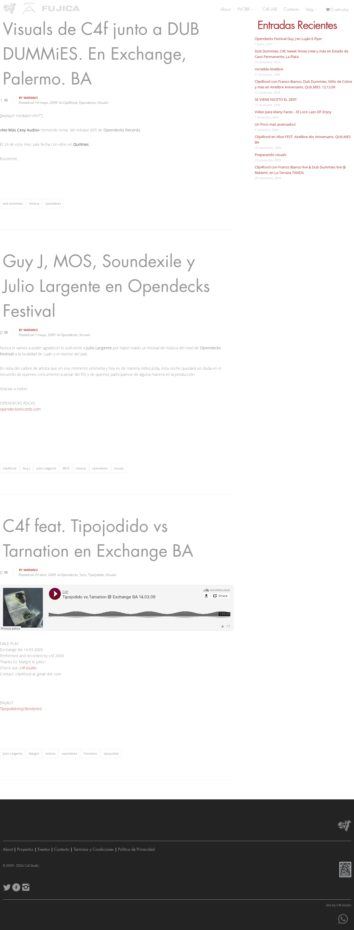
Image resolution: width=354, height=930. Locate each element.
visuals (119, 468)
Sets (83, 574)
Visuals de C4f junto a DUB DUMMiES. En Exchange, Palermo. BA (101, 54)
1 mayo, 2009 (45, 334)
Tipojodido (96, 574)
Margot (34, 753)
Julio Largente (46, 468)
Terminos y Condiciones (94, 849)
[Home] (10, 8)
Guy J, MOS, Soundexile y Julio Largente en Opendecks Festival (106, 286)
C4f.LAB (269, 9)
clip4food (9, 468)
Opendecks (87, 102)
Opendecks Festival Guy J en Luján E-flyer (288, 38)
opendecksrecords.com (20, 409)
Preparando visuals (270, 154)
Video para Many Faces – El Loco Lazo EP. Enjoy (293, 111)
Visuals (103, 102)
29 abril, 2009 (45, 574)
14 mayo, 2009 (46, 102)
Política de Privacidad (136, 849)
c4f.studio (28, 667)
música (34, 203)
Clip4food (70, 102)
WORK (244, 9)
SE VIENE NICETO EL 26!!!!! (275, 99)
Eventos (44, 849)
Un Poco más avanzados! (275, 124)
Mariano (31, 98)
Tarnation (90, 753)
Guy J (26, 468)
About (225, 9)
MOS (66, 468)
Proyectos (25, 849)
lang (310, 9)
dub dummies (13, 203)
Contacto (291, 9)
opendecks (53, 203)
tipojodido (111, 753)
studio (344, 905)
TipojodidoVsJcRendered (20, 708)
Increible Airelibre (269, 69)
